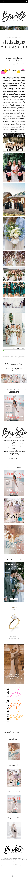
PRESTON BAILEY (14, 864)
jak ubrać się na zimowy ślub (10, 356)
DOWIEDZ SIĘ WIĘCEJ (14, 458)
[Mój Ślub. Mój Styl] (14, 804)
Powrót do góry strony (14, 871)
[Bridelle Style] (14, 751)
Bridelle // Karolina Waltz (10, 63)
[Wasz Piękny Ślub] (14, 777)
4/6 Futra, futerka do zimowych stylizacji (14, 369)
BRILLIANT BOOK (14, 54)
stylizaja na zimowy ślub (19, 356)
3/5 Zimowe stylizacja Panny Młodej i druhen (14, 59)
